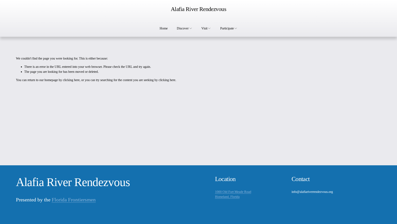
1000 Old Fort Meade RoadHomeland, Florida (233, 194)
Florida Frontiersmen (74, 199)
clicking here (71, 80)
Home (164, 28)
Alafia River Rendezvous (198, 9)
